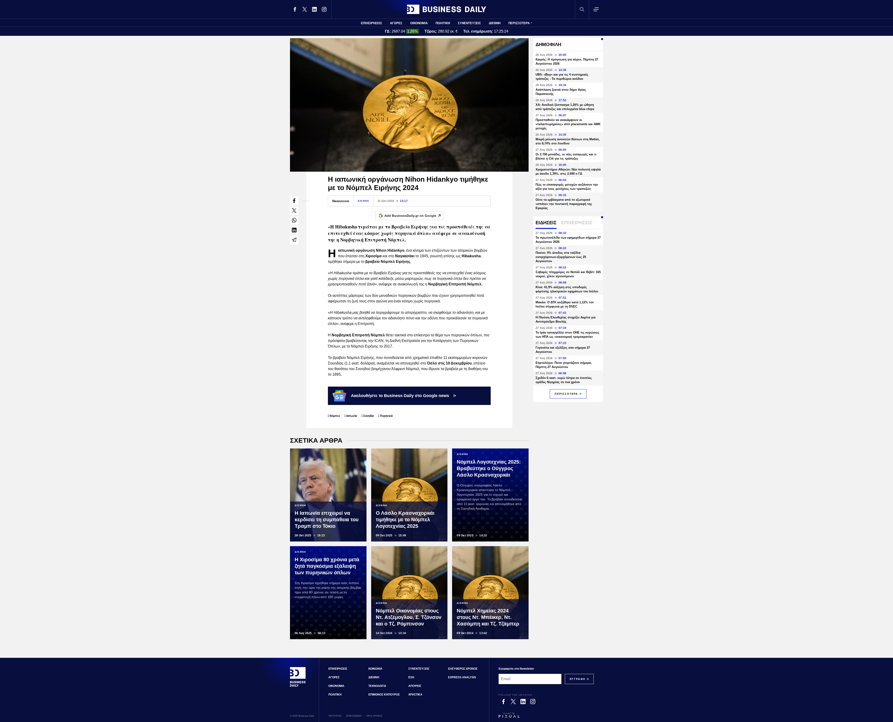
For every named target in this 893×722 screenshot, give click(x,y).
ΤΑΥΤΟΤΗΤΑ (335, 716)
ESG (411, 677)
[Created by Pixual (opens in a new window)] (546, 717)
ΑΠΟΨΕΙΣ (414, 686)
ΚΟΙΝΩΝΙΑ (375, 668)
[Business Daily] (446, 9)
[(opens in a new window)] (295, 9)
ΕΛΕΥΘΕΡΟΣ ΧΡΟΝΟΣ (462, 668)
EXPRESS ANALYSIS (462, 677)
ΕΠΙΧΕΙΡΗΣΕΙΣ (371, 23)
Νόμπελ (335, 416)
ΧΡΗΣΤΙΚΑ (415, 694)
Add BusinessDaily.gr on (410, 215)
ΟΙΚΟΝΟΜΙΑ (419, 23)
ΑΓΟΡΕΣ (396, 23)
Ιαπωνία (351, 416)
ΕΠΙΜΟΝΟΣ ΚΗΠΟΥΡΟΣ (384, 694)
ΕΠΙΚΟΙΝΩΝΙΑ (354, 716)
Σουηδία (368, 416)
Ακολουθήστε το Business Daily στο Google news (400, 395)
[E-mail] (294, 240)
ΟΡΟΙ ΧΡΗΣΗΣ (374, 716)
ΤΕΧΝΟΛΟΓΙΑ (377, 686)
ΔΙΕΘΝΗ (494, 23)
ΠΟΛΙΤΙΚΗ (443, 23)
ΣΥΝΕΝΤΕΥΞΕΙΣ (469, 23)
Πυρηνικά (386, 416)
